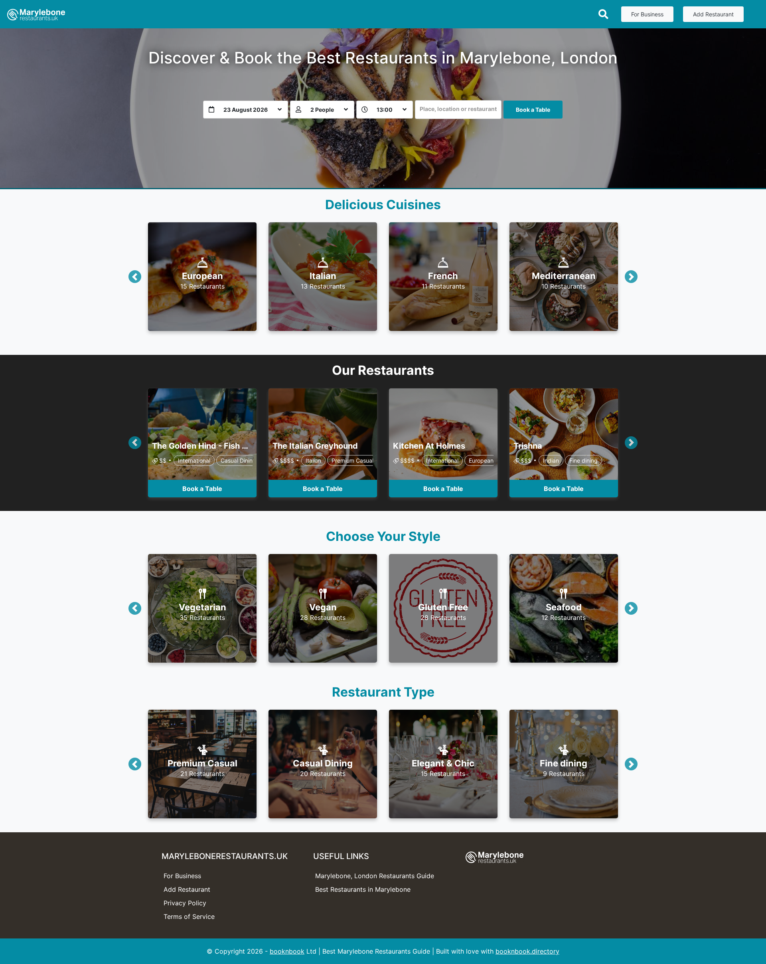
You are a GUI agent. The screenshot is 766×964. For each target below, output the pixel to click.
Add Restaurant (713, 14)
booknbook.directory (527, 951)
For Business (647, 14)
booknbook (287, 951)
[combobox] (458, 110)
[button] (135, 276)
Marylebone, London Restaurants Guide (374, 876)
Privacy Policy (185, 903)
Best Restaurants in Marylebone (363, 889)
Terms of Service (189, 916)
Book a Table (533, 109)
